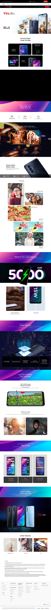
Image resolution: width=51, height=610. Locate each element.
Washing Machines (12, 589)
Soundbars (3, 594)
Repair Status (20, 593)
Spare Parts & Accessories (20, 595)
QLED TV (3, 586)
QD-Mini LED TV (4, 585)
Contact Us (19, 596)
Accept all (38, 608)
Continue (45, 1)
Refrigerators (12, 590)
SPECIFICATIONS (41, 6)
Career (35, 585)
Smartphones (12, 598)
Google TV (3, 587)
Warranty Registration (21, 590)
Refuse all (42, 608)
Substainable (36, 586)
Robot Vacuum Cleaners (12, 594)
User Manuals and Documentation (20, 588)
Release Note (28, 592)
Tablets (11, 599)
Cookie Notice (34, 608)
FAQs (27, 585)
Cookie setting (47, 608)
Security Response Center (36, 589)
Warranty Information (29, 586)
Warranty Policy (20, 589)
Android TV (3, 590)
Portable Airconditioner (13, 585)
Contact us (35, 587)
